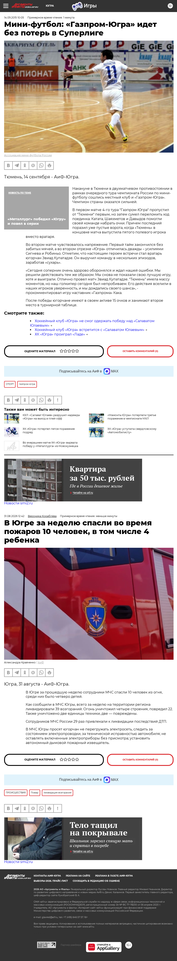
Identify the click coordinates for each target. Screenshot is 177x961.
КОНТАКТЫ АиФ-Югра (47, 875)
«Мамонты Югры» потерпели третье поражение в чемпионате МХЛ (131, 416)
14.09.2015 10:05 (14, 17)
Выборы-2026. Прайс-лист (51, 881)
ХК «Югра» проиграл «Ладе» (60, 334)
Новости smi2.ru (18, 503)
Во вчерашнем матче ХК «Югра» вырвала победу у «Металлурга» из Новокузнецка (50, 444)
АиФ (41, 662)
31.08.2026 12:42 (14, 516)
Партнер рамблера (71, 945)
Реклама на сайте (78, 875)
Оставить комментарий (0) (140, 351)
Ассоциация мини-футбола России (28, 155)
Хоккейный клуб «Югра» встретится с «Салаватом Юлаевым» (89, 330)
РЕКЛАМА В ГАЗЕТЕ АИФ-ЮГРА (114, 875)
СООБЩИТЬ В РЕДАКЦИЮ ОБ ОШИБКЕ (96, 881)
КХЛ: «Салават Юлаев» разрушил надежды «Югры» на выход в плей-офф (51, 416)
